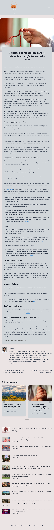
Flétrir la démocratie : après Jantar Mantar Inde (25, 455)
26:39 (28, 313)
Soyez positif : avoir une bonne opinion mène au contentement (41, 370)
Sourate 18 (10, 189)
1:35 (34, 301)
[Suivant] (50, 401)
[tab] (24, 419)
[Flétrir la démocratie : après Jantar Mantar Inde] (6, 458)
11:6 (41, 241)
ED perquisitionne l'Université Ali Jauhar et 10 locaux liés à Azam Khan (31, 491)
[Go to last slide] (4, 401)
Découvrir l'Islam (27, 49)
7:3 (41, 143)
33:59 (31, 255)
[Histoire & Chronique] (13, 7)
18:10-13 (27, 221)
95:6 (21, 322)
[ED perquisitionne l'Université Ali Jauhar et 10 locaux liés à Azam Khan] (6, 493)
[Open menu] (49, 7)
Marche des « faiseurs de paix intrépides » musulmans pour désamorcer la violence (13, 370)
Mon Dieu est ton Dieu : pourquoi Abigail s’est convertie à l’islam (12, 407)
